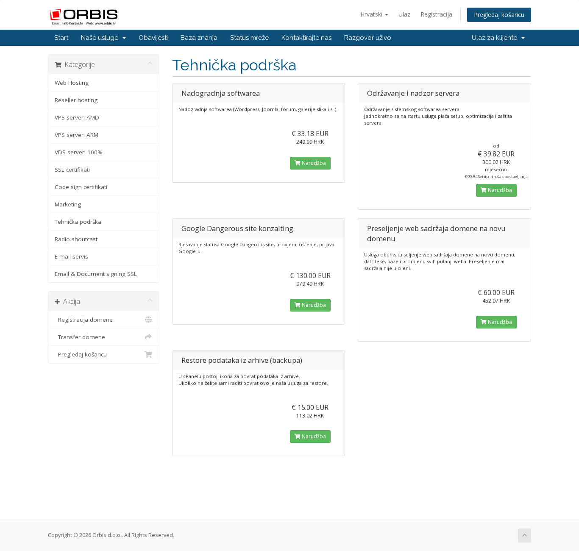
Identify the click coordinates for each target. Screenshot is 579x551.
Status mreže (249, 38)
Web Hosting (72, 82)
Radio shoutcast (76, 239)
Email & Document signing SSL (96, 274)
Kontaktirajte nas (306, 38)
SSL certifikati (72, 169)
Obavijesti (153, 38)
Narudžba (313, 163)
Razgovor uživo (367, 38)
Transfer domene (80, 337)
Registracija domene (84, 319)
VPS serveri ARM (76, 135)
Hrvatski (372, 14)
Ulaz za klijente (496, 38)
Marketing (68, 204)
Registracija (436, 14)
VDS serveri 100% (79, 152)
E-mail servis (71, 256)
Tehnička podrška (78, 221)
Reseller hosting (76, 100)
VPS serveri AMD (77, 117)
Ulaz (404, 14)
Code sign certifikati (81, 187)
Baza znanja (199, 38)
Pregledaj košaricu (499, 15)
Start (61, 38)
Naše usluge (101, 38)
